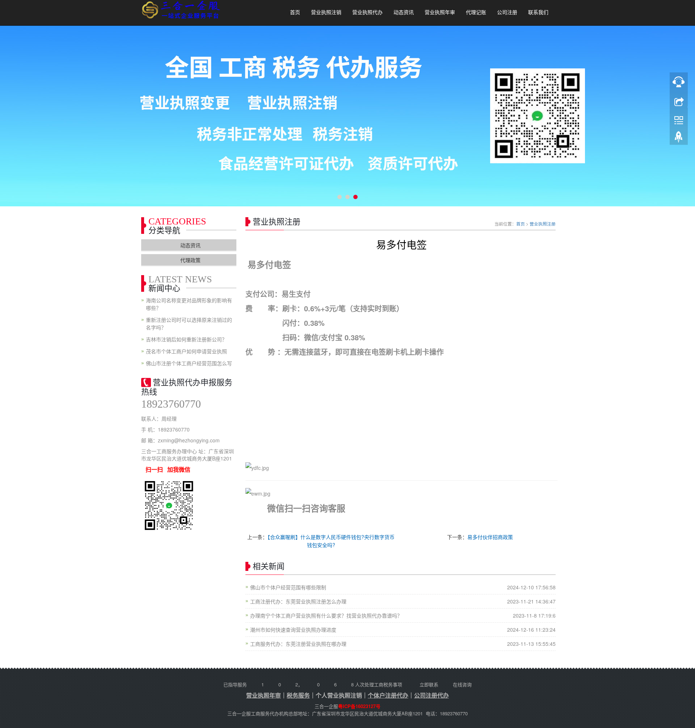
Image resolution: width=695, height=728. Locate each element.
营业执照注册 (543, 223)
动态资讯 (403, 12)
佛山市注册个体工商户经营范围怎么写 (189, 363)
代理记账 (476, 12)
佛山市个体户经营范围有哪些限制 (288, 587)
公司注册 (507, 12)
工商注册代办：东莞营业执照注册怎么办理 (298, 601)
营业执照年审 (440, 12)
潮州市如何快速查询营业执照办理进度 (293, 629)
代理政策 (190, 260)
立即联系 (429, 684)
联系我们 (538, 12)
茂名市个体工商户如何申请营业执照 (186, 351)
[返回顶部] (679, 139)
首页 (295, 12)
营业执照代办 (367, 12)
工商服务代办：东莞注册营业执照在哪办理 (298, 643)
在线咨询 (462, 684)
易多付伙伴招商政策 (490, 536)
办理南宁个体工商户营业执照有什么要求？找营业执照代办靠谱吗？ (326, 615)
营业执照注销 (326, 12)
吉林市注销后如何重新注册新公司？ (186, 339)
